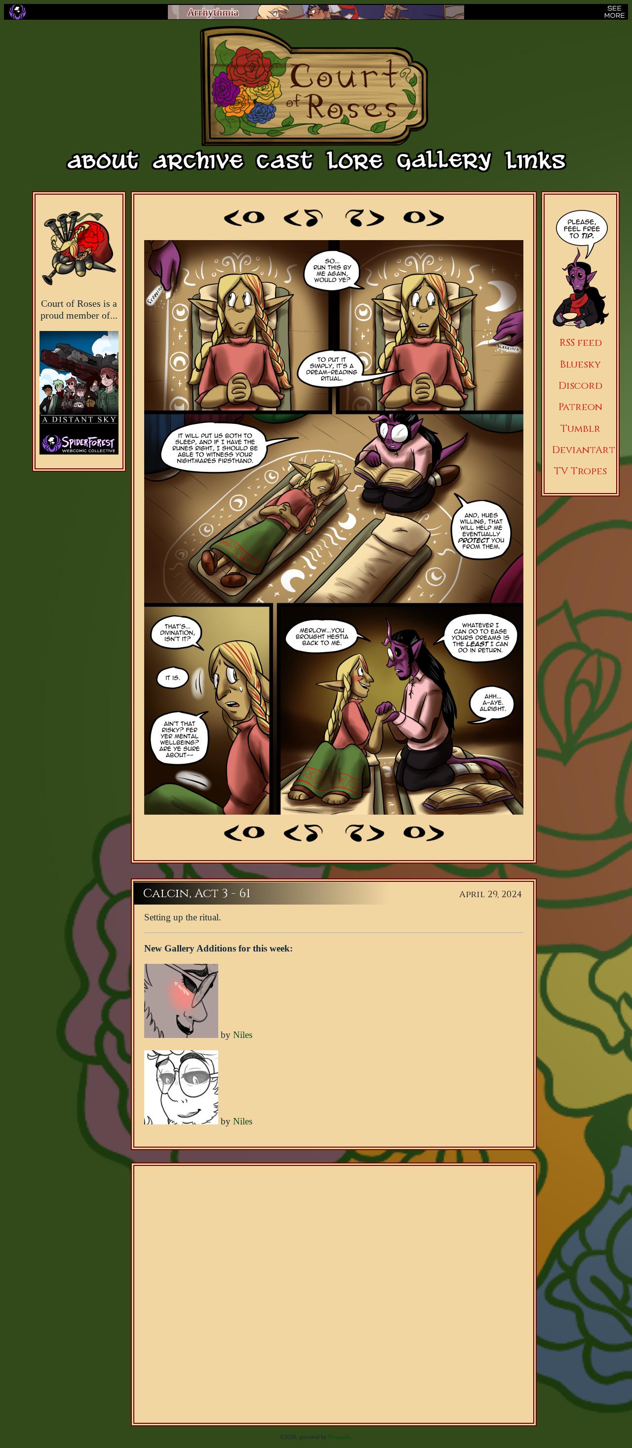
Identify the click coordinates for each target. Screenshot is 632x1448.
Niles (242, 1035)
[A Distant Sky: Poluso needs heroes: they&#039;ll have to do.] (79, 382)
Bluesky (580, 364)
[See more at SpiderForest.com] (614, 11)
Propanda (339, 1437)
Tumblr (580, 428)
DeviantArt (583, 449)
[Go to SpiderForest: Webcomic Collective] (79, 444)
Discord (580, 385)
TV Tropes (580, 471)
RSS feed (580, 342)
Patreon (580, 407)
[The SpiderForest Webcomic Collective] (17, 11)
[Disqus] (333, 1294)
